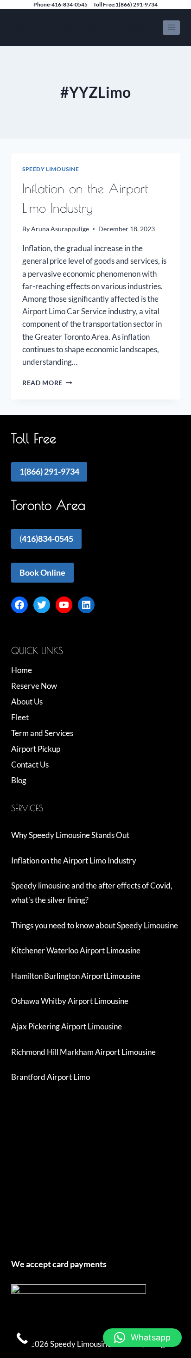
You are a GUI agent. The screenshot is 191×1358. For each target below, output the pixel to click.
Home (21, 670)
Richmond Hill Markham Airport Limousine (83, 1052)
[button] (142, 1337)
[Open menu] (171, 27)
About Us (27, 701)
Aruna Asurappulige (60, 229)
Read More (47, 383)
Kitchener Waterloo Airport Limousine (75, 950)
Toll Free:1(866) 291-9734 (125, 4)
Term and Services (42, 733)
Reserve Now (34, 686)
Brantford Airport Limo (50, 1077)
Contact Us (30, 764)
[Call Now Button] (22, 1338)
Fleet (20, 717)
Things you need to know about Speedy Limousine (94, 925)
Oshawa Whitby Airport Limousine (69, 1001)
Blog (18, 780)
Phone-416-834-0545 (60, 4)
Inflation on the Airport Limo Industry (73, 860)
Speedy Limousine (50, 168)
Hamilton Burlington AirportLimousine (75, 976)
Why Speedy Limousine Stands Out (70, 835)
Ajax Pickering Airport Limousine (66, 1026)
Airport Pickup (35, 749)
